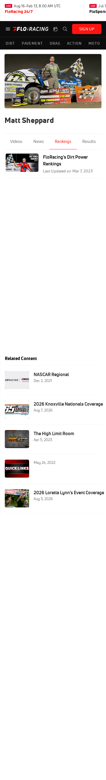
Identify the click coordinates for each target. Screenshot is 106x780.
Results (89, 141)
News (38, 141)
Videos (16, 141)
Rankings (63, 141)
